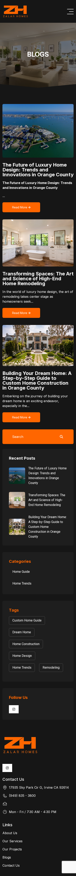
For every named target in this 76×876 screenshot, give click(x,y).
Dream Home (21, 632)
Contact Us (11, 865)
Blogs (6, 857)
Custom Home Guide (27, 620)
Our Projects (12, 849)
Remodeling (51, 667)
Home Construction (26, 644)
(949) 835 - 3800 (22, 796)
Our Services (12, 841)
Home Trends (21, 583)
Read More (20, 207)
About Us (9, 833)
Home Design (22, 656)
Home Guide (21, 572)
